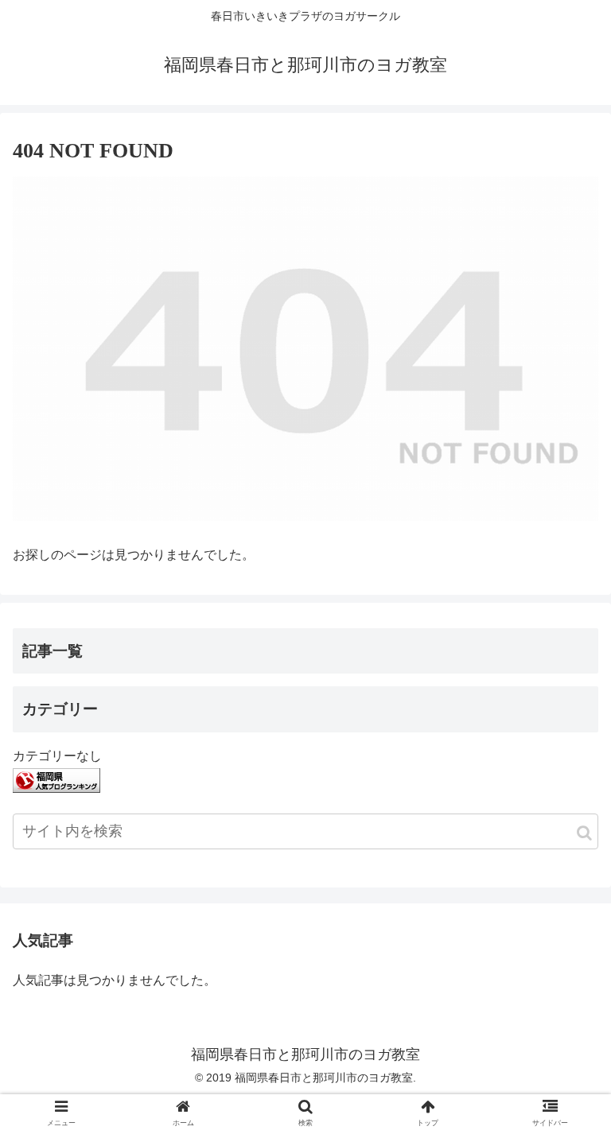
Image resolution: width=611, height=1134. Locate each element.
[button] (584, 833)
